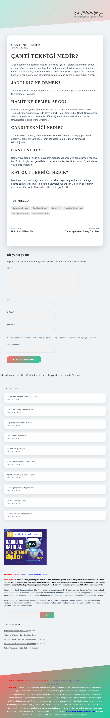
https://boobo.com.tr (59, 375)
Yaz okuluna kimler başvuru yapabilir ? (22, 397)
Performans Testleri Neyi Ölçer (16, 631)
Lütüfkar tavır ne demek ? (16, 501)
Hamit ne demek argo (73, 208)
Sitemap (76, 375)
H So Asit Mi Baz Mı (22, 231)
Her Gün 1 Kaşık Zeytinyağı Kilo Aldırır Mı (20, 639)
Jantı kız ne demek (20, 213)
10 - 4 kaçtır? (13, 345)
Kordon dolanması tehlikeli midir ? (20, 410)
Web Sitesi (11, 324)
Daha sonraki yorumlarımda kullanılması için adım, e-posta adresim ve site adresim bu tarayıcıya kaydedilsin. (53, 338)
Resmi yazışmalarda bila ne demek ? (21, 462)
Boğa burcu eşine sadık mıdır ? (19, 423)
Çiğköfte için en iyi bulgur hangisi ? (20, 475)
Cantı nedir (56, 208)
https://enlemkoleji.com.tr (34, 375)
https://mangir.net (9, 375)
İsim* (9, 299)
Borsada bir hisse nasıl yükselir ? (19, 514)
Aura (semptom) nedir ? (16, 436)
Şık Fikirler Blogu (88, 13)
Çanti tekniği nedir (40, 208)
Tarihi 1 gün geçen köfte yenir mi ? (20, 488)
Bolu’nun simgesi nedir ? (16, 449)
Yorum (9, 268)
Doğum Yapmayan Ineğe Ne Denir (17, 648)
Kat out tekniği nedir (41, 213)
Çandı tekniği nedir (20, 208)
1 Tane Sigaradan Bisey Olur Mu (81, 231)
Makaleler (23, 200)
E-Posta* (10, 312)
